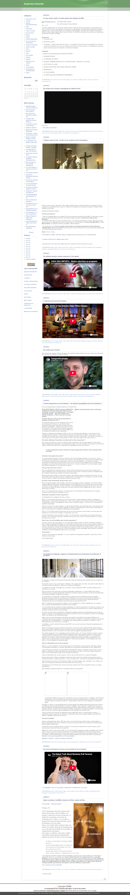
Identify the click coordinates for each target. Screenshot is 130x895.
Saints (27, 65)
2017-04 (28, 251)
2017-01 (28, 257)
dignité (72, 791)
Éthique (28, 35)
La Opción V (27, 278)
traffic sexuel (73, 341)
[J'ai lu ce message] (128, 893)
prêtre (63, 131)
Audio (27, 26)
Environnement (30, 33)
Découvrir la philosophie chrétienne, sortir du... (32, 176)
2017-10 (28, 240)
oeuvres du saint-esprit (97, 131)
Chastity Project (28, 275)
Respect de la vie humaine (60, 79)
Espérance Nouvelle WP (30, 271)
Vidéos (28, 72)
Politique (28, 57)
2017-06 (28, 246)
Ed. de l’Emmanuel (62, 24)
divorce (76, 869)
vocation (67, 131)
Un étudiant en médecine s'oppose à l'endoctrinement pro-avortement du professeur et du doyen (72, 554)
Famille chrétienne (61, 407)
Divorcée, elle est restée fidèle (54, 865)
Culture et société (30, 31)
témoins (85, 79)
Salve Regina (27, 297)
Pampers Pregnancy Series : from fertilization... (31, 217)
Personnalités (29, 55)
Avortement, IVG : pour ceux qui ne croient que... (31, 205)
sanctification (99, 247)
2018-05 (28, 238)
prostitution (94, 341)
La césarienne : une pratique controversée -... (31, 142)
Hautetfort (69, 886)
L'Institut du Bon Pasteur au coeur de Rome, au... (31, 120)
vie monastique (76, 247)
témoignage (80, 79)
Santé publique (30, 67)
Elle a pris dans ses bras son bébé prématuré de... (31, 164)
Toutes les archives (31, 259)
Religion (28, 59)
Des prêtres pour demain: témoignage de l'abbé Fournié (61, 88)
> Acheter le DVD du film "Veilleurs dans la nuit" (55, 239)
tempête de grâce (77, 394)
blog (95, 890)
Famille (28, 37)
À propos (31, 232)
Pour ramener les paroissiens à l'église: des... (31, 115)
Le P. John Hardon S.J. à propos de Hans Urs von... (32, 169)
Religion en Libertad (47, 738)
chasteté (77, 791)
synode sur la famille (69, 869)
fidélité (79, 869)
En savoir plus (96, 893)
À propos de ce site (31, 19)
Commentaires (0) (46, 81)
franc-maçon (73, 545)
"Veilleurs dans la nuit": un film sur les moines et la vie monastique (65, 140)
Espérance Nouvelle (34, 4)
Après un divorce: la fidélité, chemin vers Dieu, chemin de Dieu (64, 800)
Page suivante (47, 873)
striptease (89, 341)
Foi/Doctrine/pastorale (31, 39)
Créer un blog (62, 886)
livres (71, 79)
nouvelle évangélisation (82, 131)
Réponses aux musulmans (31, 311)
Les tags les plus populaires (79, 888)
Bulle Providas (28, 300)
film (81, 247)
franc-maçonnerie (81, 545)
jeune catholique (80, 741)
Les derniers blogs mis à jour (51, 888)
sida (89, 79)
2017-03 (28, 253)
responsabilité (92, 791)
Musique (28, 51)
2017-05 (28, 249)
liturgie (90, 131)
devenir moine (65, 247)
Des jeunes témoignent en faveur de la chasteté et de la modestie (64, 749)
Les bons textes (28, 291)
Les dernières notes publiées (65, 888)
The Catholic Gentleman (30, 287)
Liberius (26, 294)
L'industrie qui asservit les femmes (54, 301)
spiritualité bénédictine (53, 249)
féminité (81, 791)
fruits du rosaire (73, 131)
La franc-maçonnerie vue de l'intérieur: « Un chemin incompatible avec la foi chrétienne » (72, 403)
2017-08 (28, 242)
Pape (27, 53)
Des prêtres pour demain (51, 350)
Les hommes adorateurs (30, 284)
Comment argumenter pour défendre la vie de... (31, 196)
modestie (69, 791)
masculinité (86, 791)
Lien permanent (94, 79)
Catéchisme (29, 28)
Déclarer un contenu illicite (40, 890)
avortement (73, 293)
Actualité (28, 21)
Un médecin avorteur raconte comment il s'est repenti (61, 256)
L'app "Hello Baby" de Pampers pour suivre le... (31, 223)
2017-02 (28, 255)
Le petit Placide (28, 308)
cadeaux (75, 79)
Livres (27, 49)
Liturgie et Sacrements (31, 45)
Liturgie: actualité (30, 47)
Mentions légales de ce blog (53, 890)
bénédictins (44, 249)
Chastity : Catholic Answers (31, 281)
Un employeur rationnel (32, 172)
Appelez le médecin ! (31, 127)
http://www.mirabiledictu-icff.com (61, 227)
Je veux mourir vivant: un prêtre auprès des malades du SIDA (63, 18)
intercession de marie (47, 132)
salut (94, 247)
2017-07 (28, 244)
